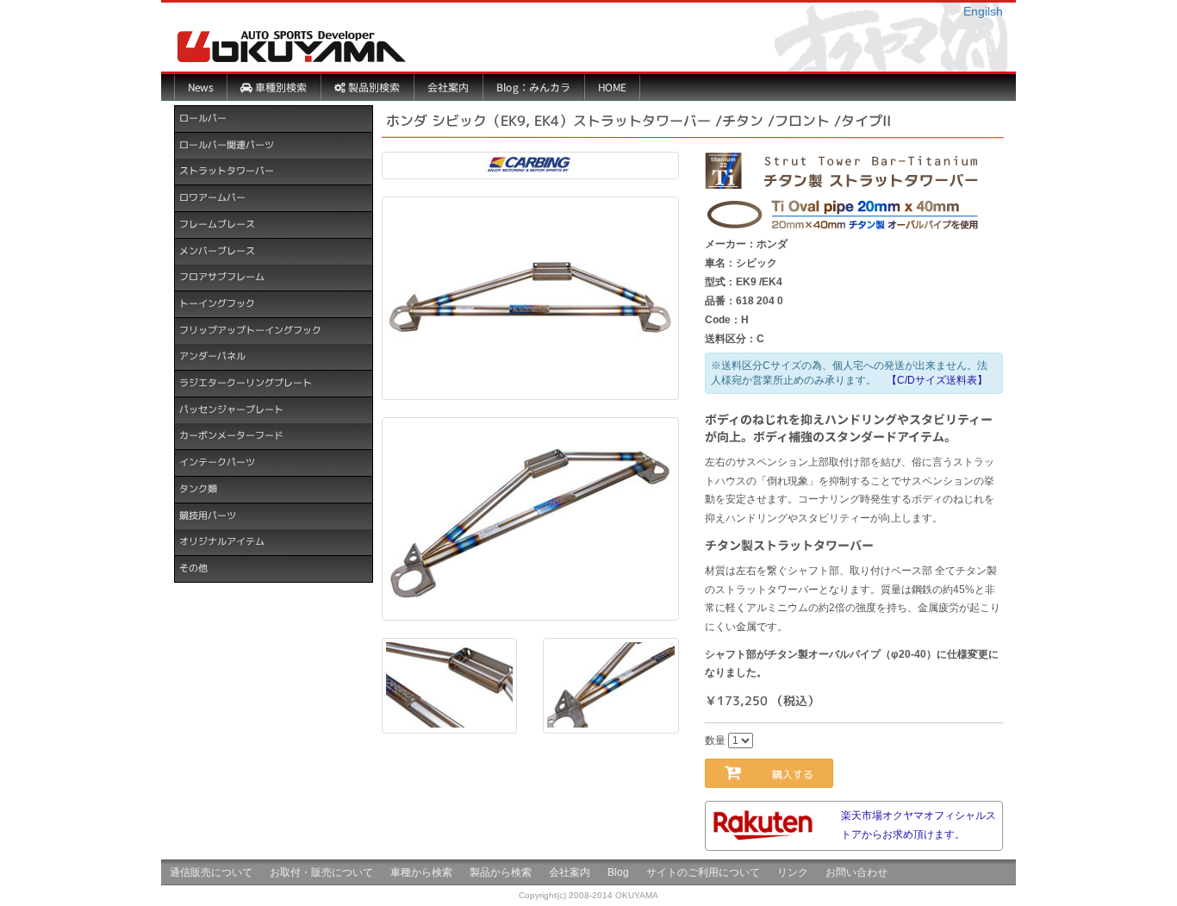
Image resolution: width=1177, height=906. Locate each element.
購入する (787, 774)
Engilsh (983, 11)
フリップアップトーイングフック (250, 330)
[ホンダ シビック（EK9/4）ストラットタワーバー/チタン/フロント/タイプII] (531, 298)
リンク (792, 872)
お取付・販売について (321, 872)
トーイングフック (217, 303)
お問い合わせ (856, 872)
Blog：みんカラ (533, 86)
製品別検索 (373, 86)
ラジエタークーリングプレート (245, 383)
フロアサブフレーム (222, 277)
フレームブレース (217, 224)
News (200, 86)
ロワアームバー (212, 197)
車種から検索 (421, 872)
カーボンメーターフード (231, 435)
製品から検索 (501, 872)
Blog (618, 872)
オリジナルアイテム (222, 541)
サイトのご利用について (703, 872)
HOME (612, 86)
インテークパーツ (217, 462)
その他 (193, 568)
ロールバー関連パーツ (226, 145)
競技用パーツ (207, 515)
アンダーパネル (212, 356)
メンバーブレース (217, 250)
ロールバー (203, 118)
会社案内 (448, 86)
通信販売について (211, 872)
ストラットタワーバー (226, 171)
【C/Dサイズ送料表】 (937, 380)
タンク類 (198, 489)
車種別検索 (279, 86)
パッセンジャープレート (231, 409)
